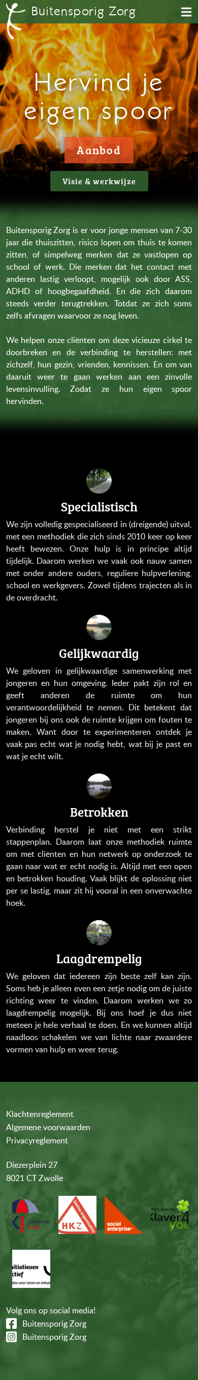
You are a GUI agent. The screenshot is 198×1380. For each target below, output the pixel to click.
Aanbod (99, 150)
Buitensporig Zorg (54, 1323)
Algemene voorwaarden (48, 1127)
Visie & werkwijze (99, 181)
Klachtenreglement (40, 1113)
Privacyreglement (37, 1140)
